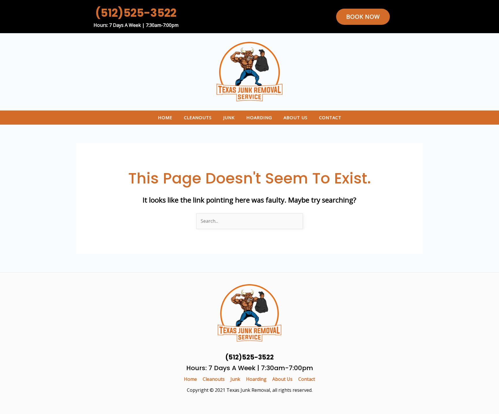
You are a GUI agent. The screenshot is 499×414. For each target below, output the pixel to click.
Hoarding (259, 117)
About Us (296, 117)
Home (165, 117)
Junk (229, 117)
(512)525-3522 (135, 12)
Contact (330, 117)
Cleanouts (198, 117)
